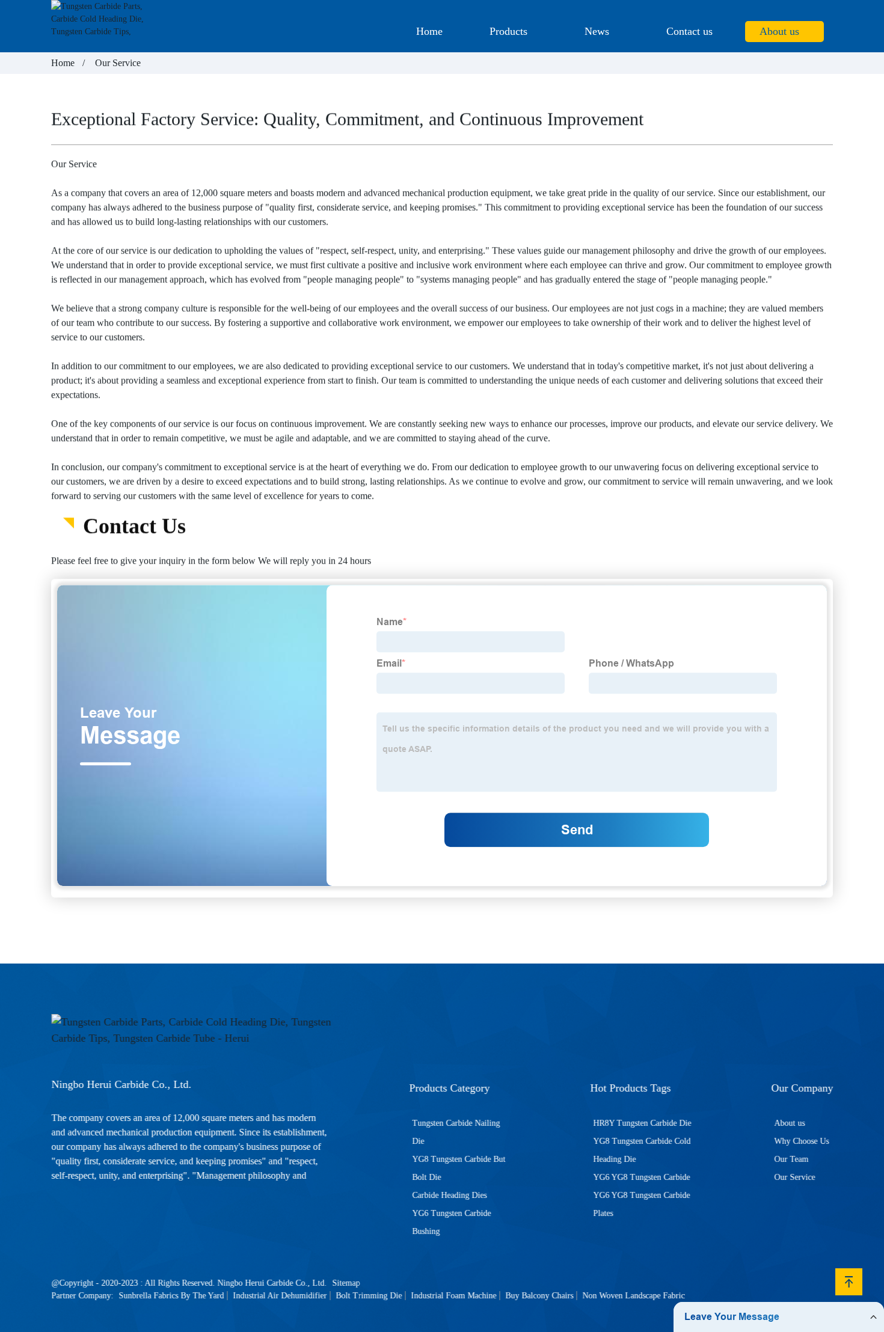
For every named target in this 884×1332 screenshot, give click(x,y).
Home (429, 31)
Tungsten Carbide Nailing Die (456, 1132)
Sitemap (346, 1283)
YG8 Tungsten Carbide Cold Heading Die (641, 1150)
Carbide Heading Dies (450, 1195)
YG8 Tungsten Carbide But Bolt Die (459, 1168)
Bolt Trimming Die (369, 1295)
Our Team (791, 1159)
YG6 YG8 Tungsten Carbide (641, 1177)
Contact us (689, 31)
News (597, 31)
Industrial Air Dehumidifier (280, 1295)
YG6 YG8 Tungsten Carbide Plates (641, 1204)
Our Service (794, 1177)
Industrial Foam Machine (453, 1295)
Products (508, 31)
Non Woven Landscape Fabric (633, 1295)
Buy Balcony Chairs (539, 1295)
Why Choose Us (801, 1141)
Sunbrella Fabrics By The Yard (171, 1295)
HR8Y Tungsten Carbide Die (642, 1123)
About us (779, 31)
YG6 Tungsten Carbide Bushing (452, 1222)
